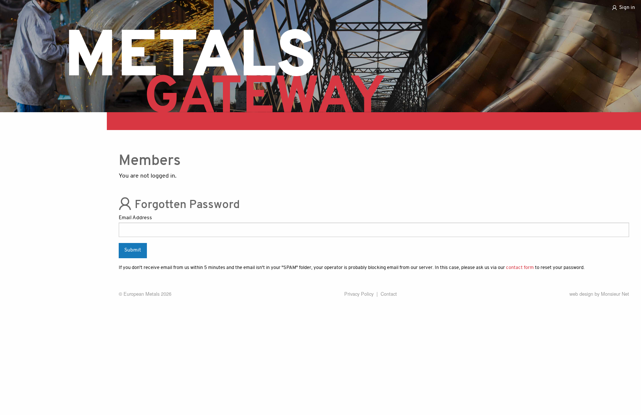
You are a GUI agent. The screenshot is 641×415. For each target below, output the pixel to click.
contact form (520, 267)
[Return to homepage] (224, 64)
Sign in (627, 7)
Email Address (135, 218)
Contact (389, 293)
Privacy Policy (359, 293)
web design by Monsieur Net (599, 293)
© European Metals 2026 (145, 293)
